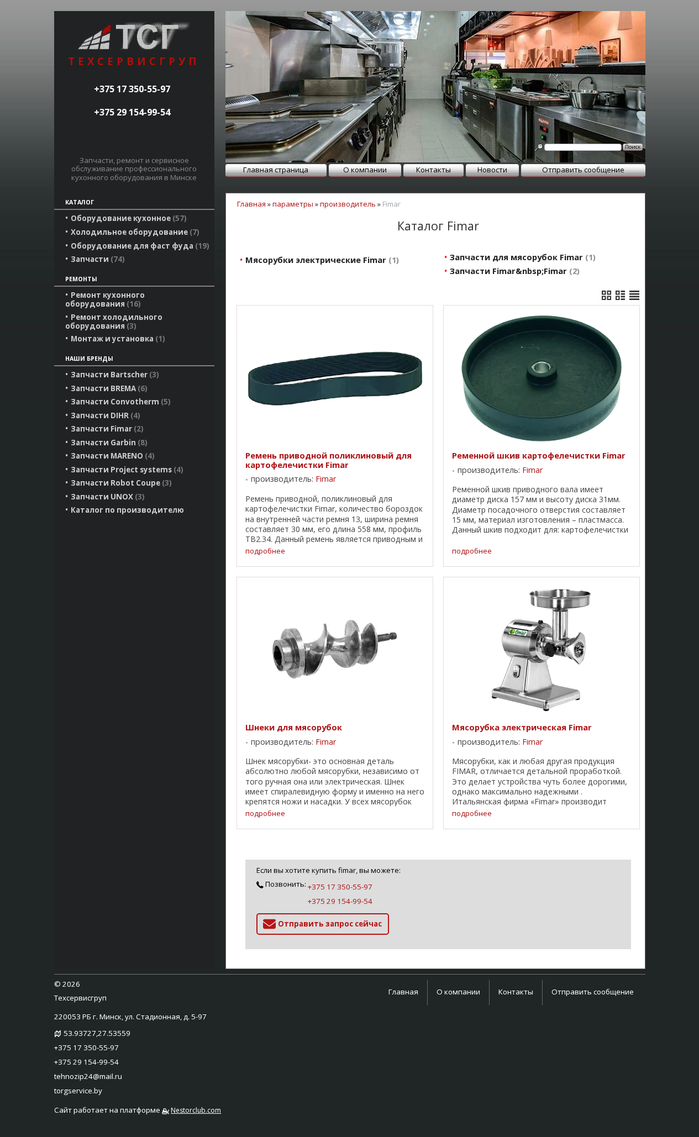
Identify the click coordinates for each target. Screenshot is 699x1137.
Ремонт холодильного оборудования (113, 321)
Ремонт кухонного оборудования (105, 299)
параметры (292, 204)
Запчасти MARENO (111, 456)
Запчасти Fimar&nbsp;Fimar (513, 270)
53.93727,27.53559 (97, 1033)
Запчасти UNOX (106, 497)
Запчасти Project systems (126, 470)
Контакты (433, 170)
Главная (251, 204)
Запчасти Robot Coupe (120, 483)
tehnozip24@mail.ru (88, 1076)
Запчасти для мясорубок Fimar (521, 256)
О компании (365, 170)
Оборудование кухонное (127, 218)
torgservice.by (78, 1091)
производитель (348, 204)
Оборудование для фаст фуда (139, 246)
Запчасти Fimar (106, 429)
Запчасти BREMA (108, 388)
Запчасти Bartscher (113, 375)
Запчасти (96, 259)
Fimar (326, 478)
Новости (492, 170)
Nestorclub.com (196, 1110)
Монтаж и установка (116, 339)
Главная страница (275, 170)
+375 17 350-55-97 (132, 89)
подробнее (265, 551)
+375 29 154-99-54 (132, 112)
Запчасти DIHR (104, 415)
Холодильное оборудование (134, 232)
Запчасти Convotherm (119, 402)
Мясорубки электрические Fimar (320, 259)
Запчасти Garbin (108, 443)
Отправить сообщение (583, 170)
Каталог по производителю (127, 510)
